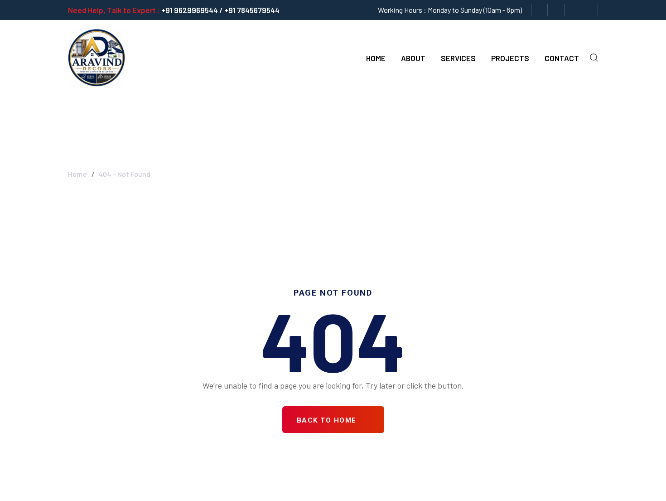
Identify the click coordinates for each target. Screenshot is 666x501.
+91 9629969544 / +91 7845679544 (220, 10)
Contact (562, 58)
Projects (510, 58)
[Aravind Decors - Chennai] (96, 57)
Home (376, 58)
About (413, 58)
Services (458, 58)
